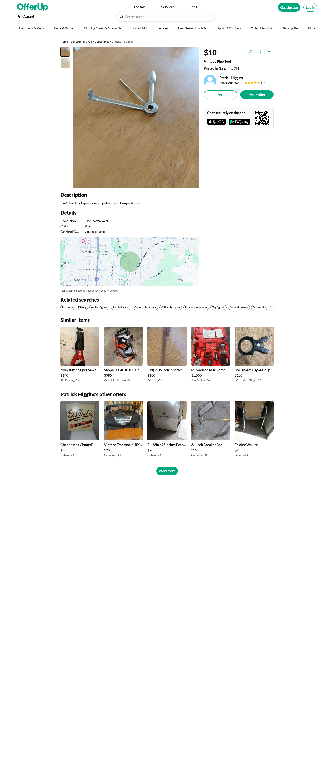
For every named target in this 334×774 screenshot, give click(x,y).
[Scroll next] (270, 307)
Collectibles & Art (81, 41)
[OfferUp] (32, 7)
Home (64, 41)
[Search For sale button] (121, 16)
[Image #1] (65, 52)
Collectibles (102, 41)
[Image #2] (65, 63)
